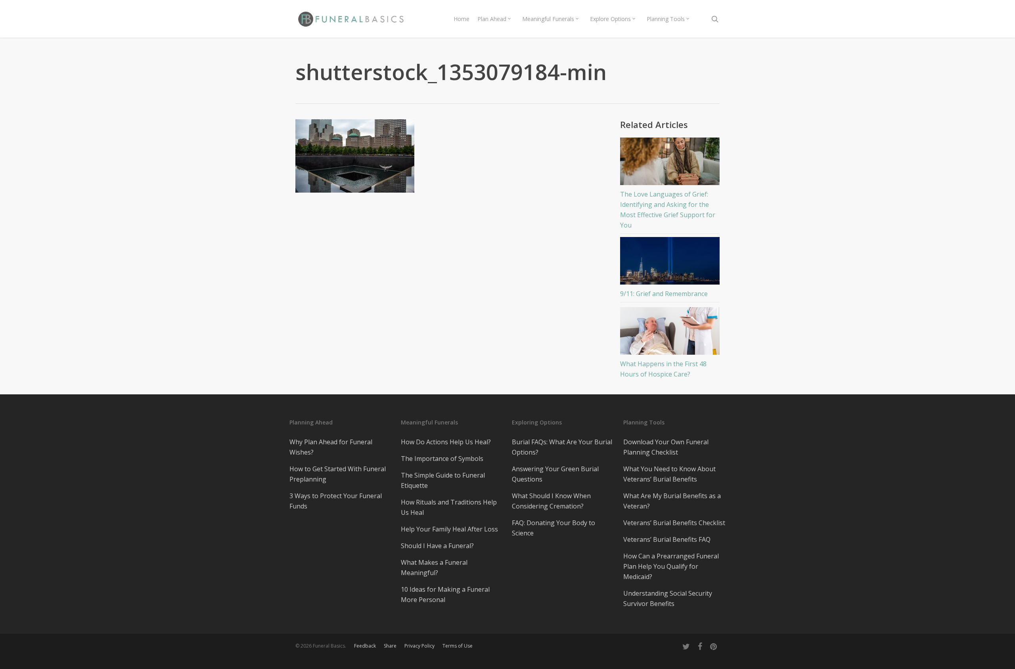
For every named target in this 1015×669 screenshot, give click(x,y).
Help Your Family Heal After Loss (449, 529)
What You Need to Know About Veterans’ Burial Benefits (669, 474)
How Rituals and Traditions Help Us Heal (449, 507)
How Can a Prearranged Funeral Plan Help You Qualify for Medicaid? (671, 566)
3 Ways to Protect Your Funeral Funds (335, 500)
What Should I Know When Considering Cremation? (551, 500)
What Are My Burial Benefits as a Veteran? (672, 500)
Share (390, 645)
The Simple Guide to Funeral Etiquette (443, 480)
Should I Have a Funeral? (437, 545)
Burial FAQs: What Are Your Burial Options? (562, 447)
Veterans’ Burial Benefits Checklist (674, 522)
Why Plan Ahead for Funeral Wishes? (330, 447)
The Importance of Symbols (442, 458)
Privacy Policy (419, 645)
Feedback (365, 645)
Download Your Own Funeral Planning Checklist (666, 447)
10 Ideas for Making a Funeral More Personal (445, 594)
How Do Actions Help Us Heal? (446, 442)
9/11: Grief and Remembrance (664, 293)
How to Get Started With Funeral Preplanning (337, 474)
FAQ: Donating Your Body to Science (553, 527)
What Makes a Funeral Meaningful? (434, 567)
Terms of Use (457, 645)
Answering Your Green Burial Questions (555, 474)
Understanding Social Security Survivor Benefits (667, 598)
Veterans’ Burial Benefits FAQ (666, 539)
